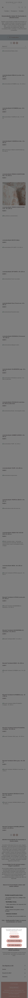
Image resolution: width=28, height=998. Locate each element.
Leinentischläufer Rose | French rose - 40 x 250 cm (13, 304)
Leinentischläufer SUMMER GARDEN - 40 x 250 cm (13, 436)
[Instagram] (15, 984)
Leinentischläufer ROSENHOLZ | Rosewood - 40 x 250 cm (13, 337)
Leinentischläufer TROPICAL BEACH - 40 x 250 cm (13, 500)
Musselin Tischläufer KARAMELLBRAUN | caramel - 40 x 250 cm (13, 827)
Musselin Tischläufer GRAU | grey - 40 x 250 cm (13, 761)
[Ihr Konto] (22, 7)
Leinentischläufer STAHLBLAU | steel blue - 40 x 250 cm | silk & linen (13, 403)
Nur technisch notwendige (14, 940)
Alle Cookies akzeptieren (14, 945)
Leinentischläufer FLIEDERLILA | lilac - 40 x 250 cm (13, 142)
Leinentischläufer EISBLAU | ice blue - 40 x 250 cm (13, 76)
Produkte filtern (15, 37)
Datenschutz (11, 933)
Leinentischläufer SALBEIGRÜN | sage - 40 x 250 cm (13, 370)
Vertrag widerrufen (14, 987)
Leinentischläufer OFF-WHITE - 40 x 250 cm (13, 271)
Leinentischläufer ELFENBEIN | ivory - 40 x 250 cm (13, 109)
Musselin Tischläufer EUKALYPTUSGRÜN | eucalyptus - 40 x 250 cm (13, 728)
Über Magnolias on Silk (7, 965)
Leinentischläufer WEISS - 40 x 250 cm (12, 565)
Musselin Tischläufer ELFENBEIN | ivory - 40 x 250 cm (13, 695)
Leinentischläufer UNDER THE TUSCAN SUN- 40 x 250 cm (12, 533)
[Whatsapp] (17, 984)
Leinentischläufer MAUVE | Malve (11, 240)
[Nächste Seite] (17, 43)
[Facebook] (11, 984)
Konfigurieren (14, 936)
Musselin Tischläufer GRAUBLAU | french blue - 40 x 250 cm (13, 794)
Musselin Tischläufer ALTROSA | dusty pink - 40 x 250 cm (13, 598)
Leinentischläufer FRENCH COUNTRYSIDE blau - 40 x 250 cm (13, 174)
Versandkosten (6, 992)
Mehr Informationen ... (14, 931)
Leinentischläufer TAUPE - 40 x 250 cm (12, 468)
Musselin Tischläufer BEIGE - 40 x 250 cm (13, 663)
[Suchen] (19, 7)
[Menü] (2, 7)
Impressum (17, 933)
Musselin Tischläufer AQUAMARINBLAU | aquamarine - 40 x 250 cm (13, 631)
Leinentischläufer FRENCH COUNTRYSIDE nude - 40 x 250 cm (13, 208)
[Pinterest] (13, 984)
